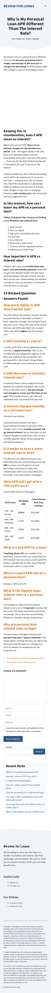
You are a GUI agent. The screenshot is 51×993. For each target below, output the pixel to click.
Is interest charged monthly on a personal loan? (24, 408)
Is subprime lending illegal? (18, 780)
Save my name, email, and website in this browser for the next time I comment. (25, 730)
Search (9, 747)
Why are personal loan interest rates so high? (20, 626)
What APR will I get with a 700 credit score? (23, 483)
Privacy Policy (16, 903)
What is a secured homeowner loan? (22, 772)
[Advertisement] (25, 100)
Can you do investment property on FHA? (25, 658)
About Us (14, 882)
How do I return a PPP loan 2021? (21, 776)
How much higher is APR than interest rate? (22, 307)
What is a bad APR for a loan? (25, 547)
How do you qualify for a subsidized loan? (25, 792)
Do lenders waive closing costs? (21, 662)
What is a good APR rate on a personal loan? (25, 575)
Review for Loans (19, 6)
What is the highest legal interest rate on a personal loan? (23, 594)
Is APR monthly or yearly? (23, 341)
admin (36, 39)
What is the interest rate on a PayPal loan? (25, 811)
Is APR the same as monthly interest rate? (24, 375)
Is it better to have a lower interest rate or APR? (23, 451)
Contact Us (15, 885)
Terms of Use (16, 906)
